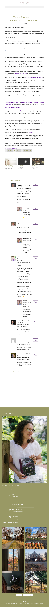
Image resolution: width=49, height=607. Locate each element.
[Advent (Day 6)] (24, 161)
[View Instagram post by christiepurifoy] (23, 547)
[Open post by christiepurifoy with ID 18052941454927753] (36, 582)
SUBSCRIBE (15, 517)
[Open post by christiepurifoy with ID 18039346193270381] (13, 560)
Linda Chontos (20, 222)
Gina (18, 183)
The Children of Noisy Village (21, 73)
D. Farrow (19, 353)
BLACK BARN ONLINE (18, 509)
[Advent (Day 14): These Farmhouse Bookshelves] (11, 161)
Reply (35, 184)
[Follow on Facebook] (21, 601)
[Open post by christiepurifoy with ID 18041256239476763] (36, 560)
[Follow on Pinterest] (26, 601)
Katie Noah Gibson (21, 320)
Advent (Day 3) (34, 165)
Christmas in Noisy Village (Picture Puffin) (34, 77)
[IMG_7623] (7, 51)
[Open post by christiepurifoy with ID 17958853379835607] (36, 538)
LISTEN (14, 494)
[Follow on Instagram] (23, 601)
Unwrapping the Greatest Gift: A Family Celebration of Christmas (18, 115)
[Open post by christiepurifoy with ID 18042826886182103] (13, 582)
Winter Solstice (25, 58)
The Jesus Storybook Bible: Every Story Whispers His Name (17, 110)
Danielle (18, 256)
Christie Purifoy (26, 207)
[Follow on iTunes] (28, 601)
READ (13, 502)
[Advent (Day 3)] (38, 161)
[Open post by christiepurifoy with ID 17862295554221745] (13, 538)
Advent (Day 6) (21, 165)
